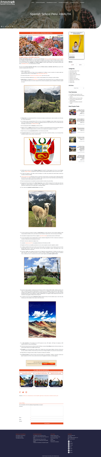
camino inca (25, 395)
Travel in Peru (40, 35)
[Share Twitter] (23, 392)
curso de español (36, 395)
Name (20, 417)
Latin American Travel (73, 72)
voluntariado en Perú (24, 63)
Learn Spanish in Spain (19, 436)
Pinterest (70, 452)
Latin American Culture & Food (74, 70)
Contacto (82, 2)
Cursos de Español (40, 2)
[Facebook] (4, 26)
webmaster (34, 35)
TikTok (71, 441)
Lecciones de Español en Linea (55, 436)
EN (20, 37)
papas (35, 77)
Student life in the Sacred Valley (75, 79)
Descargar (45, 363)
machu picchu (46, 395)
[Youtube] (8, 26)
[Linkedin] (10, 26)
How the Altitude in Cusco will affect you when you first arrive (80, 120)
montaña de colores (52, 395)
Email (20, 419)
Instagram (71, 443)
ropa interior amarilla (43, 235)
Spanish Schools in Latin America (75, 74)
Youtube (70, 448)
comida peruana (30, 395)
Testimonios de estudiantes (54, 441)
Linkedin (70, 450)
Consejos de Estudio (63, 2)
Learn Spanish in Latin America (20, 435)
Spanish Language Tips (73, 73)
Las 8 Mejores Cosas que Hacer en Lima (76, 94)
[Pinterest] (12, 26)
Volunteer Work (72, 82)
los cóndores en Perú (34, 123)
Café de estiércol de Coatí (25, 176)
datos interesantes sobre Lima (42, 73)
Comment (21, 406)
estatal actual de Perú (29, 242)
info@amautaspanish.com (74, 437)
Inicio (33, 2)
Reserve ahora (52, 440)
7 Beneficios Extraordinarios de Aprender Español (40, 442)
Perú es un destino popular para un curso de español (54, 58)
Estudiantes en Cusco (52, 2)
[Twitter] (6, 26)
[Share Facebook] (20, 392)
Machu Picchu (35, 79)
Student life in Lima (73, 77)
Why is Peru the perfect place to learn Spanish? (80, 110)
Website (20, 421)
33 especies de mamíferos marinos (36, 75)
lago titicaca (42, 395)
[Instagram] (1, 26)
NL (81, 64)
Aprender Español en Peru (54, 435)
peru (57, 395)
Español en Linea (74, 2)
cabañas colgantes (28, 171)
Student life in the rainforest (74, 78)
